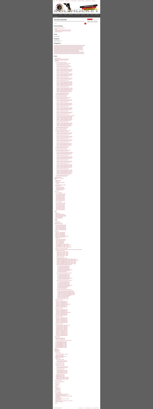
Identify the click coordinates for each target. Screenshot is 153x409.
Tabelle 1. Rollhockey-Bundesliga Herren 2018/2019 (64, 105)
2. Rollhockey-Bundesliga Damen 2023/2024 (62, 147)
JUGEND (56, 220)
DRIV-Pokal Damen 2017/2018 (60, 194)
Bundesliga (68, 45)
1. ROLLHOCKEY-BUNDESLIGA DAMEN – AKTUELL (63, 63)
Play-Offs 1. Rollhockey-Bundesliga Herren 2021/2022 (64, 116)
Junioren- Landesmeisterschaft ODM (61, 228)
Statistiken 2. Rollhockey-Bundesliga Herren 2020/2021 (64, 161)
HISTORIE (91, 14)
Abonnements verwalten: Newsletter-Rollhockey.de (62, 59)
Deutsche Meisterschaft (79, 45)
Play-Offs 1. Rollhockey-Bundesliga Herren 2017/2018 (64, 99)
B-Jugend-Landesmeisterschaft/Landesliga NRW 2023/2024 (66, 292)
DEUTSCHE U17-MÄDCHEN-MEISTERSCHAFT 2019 (63, 304)
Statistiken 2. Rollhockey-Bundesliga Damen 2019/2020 (64, 136)
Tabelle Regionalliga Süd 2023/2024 (62, 361)
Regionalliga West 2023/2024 (60, 376)
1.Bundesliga (56, 45)
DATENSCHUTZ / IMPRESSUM (59, 178)
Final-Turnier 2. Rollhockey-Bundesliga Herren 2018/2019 (65, 152)
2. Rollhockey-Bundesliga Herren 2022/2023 (62, 168)
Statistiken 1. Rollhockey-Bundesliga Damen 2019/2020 (64, 74)
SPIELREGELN (97, 14)
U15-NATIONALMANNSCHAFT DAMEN (61, 341)
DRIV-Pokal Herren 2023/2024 (60, 209)
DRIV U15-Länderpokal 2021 (60, 242)
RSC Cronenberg (80, 49)
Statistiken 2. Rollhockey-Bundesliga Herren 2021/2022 (64, 166)
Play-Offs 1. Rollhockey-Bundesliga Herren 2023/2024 (64, 118)
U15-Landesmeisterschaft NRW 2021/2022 (63, 276)
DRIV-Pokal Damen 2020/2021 (60, 197)
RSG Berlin (67, 50)
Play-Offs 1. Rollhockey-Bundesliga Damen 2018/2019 (64, 69)
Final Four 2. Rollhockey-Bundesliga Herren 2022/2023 (64, 165)
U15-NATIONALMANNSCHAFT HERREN (61, 342)
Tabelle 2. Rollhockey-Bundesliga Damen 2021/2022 (64, 143)
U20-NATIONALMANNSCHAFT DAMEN (61, 345)
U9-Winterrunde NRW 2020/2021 (62, 271)
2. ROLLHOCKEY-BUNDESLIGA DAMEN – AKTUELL (63, 130)
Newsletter (56, 348)
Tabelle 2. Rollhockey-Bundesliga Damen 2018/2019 (64, 133)
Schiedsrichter (76, 50)
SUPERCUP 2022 (58, 388)
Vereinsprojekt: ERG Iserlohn (60, 187)
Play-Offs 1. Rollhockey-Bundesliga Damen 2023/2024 (64, 83)
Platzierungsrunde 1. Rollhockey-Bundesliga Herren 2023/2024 (65, 115)
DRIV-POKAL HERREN (59, 201)
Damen (71, 45)
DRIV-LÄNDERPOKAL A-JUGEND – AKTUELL (62, 244)
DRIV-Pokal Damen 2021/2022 (60, 198)
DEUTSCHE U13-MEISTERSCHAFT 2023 (61, 331)
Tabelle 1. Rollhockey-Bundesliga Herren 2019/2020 (64, 109)
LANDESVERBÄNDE (58, 180)
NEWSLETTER (57, 349)
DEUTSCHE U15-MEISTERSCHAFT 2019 (61, 303)
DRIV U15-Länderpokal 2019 (60, 241)
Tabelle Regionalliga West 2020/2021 (62, 370)
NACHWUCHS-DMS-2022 (59, 316)
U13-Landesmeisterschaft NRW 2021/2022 (63, 275)
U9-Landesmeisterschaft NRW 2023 (62, 287)
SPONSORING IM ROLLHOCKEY (60, 182)
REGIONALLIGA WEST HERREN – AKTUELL (62, 379)
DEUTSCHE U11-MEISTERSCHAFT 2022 (61, 317)
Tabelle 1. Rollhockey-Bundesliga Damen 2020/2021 (64, 79)
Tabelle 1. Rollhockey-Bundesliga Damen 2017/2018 (64, 66)
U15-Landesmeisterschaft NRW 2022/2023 (63, 283)
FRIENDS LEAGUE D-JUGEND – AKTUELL (62, 254)
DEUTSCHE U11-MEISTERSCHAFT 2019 (61, 301)
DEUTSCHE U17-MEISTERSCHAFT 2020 (61, 313)
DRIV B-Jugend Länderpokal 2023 (61, 240)
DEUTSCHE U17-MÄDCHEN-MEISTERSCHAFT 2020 (63, 312)
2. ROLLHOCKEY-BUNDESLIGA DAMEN (61, 129)
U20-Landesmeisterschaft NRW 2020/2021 (63, 270)
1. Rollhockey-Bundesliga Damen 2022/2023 (62, 86)
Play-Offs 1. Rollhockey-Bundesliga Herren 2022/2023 (64, 117)
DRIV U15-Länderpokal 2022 (60, 243)
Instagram (56, 219)
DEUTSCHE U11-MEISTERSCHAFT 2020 (61, 309)
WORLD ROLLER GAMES (59, 401)
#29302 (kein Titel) (57, 58)
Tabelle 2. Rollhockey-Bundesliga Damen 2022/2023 (64, 144)
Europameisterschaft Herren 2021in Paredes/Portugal (63, 340)
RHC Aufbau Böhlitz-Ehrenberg (58, 49)
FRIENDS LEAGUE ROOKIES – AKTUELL (62, 255)
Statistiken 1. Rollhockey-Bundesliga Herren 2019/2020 (64, 108)
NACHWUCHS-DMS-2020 (59, 308)
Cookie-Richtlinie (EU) (58, 177)
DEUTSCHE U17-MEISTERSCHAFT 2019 (61, 305)
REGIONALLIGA (57, 351)
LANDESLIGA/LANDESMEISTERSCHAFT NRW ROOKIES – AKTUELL (66, 263)
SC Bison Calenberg (71, 50)
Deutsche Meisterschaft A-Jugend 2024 (61, 326)
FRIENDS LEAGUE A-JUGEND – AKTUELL (62, 251)
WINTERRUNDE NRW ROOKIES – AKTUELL (63, 298)
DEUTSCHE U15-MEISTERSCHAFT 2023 (61, 332)
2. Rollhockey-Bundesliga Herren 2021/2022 (62, 163)
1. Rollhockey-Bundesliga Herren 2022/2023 (62, 121)
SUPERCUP (65, 14)
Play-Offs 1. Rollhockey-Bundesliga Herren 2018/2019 (64, 103)
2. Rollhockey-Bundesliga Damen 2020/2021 (62, 138)
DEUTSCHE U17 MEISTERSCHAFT (60, 235)
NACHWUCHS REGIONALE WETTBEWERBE (62, 248)
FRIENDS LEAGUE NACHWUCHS (60, 250)
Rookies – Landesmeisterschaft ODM (61, 229)
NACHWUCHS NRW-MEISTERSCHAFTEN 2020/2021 (64, 264)
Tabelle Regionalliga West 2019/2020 (62, 367)
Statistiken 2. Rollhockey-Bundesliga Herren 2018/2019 (64, 153)
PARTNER (57, 183)
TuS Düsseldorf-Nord (73, 53)
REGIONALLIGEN (77, 14)
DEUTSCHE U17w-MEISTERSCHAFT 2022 (62, 321)
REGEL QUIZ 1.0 (58, 385)
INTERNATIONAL (71, 14)
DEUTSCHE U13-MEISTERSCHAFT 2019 (61, 302)
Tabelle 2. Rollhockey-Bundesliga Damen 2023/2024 (64, 145)
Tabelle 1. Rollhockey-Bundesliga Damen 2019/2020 (64, 75)
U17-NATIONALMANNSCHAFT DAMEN (61, 343)
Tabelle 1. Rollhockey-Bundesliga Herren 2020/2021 (64, 113)
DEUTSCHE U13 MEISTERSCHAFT (60, 233)
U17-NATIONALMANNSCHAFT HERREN (61, 344)
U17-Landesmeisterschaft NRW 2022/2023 (63, 284)
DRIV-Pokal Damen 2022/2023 (60, 199)
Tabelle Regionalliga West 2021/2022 (62, 371)
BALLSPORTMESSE (58, 393)
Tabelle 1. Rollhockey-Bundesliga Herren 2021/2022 (64, 120)
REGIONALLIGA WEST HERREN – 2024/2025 (62, 377)
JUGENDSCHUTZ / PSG (58, 222)
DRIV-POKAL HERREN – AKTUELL (61, 203)
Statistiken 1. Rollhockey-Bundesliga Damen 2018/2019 (64, 70)
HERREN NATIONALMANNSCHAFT (60, 339)
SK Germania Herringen (57, 53)
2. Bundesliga (60, 45)
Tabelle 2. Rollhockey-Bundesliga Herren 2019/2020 (64, 158)
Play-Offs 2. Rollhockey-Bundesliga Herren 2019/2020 (64, 156)
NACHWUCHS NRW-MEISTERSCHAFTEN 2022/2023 (64, 280)
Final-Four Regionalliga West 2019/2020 (62, 366)
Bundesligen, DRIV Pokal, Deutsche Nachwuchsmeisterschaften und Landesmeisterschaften (69, 249)
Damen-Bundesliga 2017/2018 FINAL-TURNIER (63, 65)
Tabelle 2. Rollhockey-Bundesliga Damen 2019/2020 (64, 137)
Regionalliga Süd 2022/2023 (60, 359)
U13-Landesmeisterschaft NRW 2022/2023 (63, 282)
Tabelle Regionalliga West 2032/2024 (62, 373)
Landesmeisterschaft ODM (58, 223)
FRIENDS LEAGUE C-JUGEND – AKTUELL (62, 253)
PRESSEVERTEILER (57, 350)
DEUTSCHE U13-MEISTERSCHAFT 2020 (61, 310)
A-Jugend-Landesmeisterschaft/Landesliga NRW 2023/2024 (66, 291)
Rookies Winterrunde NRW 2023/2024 (62, 297)
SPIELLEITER (57, 181)
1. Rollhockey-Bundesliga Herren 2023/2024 (62, 127)
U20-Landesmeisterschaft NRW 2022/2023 (63, 286)
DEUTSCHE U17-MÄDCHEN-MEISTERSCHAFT (62, 236)
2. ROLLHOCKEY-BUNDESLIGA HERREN (61, 148)
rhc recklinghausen (65, 49)
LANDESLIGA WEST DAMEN (59, 355)
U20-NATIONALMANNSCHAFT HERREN (61, 346)
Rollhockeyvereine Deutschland (60, 381)
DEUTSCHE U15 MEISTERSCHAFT (60, 234)
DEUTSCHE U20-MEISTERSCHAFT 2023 (61, 335)
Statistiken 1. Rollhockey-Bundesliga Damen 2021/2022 (64, 84)
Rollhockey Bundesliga (75, 49)
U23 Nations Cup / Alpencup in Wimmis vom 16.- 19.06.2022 (64, 400)
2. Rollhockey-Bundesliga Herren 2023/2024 (62, 175)
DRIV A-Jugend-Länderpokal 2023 (61, 239)
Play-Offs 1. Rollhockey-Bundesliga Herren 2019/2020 (64, 107)
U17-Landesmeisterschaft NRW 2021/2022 (63, 277)
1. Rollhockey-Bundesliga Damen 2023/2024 (62, 93)
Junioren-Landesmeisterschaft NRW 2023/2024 (64, 295)
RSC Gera (60, 50)
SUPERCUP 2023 (58, 389)
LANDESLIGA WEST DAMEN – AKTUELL (61, 356)
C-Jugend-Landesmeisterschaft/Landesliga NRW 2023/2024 (66, 293)
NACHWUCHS (83, 14)
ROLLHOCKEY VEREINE (58, 380)
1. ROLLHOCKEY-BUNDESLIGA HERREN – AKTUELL (63, 97)
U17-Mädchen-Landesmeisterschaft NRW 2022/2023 (64, 285)
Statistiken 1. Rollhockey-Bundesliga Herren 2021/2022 (64, 119)
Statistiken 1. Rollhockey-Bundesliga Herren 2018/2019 (64, 104)
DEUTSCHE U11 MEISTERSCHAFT (60, 232)
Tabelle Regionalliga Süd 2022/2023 (62, 360)
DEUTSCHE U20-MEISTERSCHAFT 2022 (61, 322)
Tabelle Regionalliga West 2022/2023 (62, 372)
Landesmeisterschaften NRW (60, 256)
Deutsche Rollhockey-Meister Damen (61, 215)
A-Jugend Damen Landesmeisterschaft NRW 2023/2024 (65, 290)
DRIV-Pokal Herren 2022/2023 (60, 208)
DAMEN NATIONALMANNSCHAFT (60, 338)
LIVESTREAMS (56, 16)
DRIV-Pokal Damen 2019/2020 (60, 196)
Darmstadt (74, 45)
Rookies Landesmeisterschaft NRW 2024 (63, 296)
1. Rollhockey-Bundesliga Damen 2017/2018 (62, 64)
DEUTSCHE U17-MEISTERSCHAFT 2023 (61, 333)
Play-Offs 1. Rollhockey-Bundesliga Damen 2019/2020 (64, 73)
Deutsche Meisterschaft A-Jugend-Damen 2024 (63, 325)
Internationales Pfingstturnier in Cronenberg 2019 (62, 394)
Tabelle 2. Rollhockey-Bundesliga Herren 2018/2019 (64, 154)
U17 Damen (82, 53)
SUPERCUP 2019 (58, 387)
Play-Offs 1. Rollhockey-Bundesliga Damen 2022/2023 (64, 82)
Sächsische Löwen (67, 53)
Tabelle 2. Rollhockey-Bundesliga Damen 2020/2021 (64, 140)
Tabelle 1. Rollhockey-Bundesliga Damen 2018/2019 (64, 71)
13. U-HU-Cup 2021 (58, 392)
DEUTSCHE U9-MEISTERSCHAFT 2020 (61, 315)
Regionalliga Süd (58, 358)
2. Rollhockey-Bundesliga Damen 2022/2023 (62, 146)
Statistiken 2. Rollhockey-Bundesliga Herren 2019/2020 (64, 157)
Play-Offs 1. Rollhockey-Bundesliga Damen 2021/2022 (64, 81)
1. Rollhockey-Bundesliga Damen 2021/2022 (62, 80)
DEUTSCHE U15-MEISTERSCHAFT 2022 (61, 319)
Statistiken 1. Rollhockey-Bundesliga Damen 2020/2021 (64, 78)
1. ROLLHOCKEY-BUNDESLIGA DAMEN (61, 62)
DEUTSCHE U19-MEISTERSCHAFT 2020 (61, 314)
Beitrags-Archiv (58, 213)
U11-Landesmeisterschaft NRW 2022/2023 (63, 281)
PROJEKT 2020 (58, 221)
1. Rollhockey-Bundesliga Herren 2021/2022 (62, 114)
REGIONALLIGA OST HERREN (60, 357)
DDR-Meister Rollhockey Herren (60, 214)
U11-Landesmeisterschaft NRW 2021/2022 (63, 274)
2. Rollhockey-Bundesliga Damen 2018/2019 (62, 131)
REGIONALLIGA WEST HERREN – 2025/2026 (62, 378)
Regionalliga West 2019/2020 (60, 365)
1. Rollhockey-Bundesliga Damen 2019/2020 (62, 72)
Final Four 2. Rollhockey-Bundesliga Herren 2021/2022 (64, 164)
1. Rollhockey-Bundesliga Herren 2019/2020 (62, 106)
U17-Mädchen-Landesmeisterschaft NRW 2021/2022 (64, 278)
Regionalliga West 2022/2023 (60, 375)
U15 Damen (78, 53)
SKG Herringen (63, 53)
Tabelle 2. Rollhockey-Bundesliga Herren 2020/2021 (64, 162)
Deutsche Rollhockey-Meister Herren (61, 216)
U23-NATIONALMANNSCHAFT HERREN (61, 347)
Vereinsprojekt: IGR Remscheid (60, 188)
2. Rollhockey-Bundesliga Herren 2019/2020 (62, 155)
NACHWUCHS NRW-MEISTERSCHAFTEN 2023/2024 (64, 289)
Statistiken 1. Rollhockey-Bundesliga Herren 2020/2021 (64, 112)
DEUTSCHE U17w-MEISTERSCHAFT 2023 (62, 334)
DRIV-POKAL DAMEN (59, 192)
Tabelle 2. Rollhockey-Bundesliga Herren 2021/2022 (64, 167)
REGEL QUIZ (57, 384)
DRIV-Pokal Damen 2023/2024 (60, 200)
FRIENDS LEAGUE (58, 352)
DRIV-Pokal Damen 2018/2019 (60, 195)
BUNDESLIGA (55, 14)
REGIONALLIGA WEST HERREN (60, 364)
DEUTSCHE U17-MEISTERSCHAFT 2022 (61, 320)
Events (88, 14)
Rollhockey (70, 49)
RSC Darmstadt (56, 50)
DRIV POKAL (60, 14)
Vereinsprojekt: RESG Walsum (60, 189)
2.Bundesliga (64, 45)
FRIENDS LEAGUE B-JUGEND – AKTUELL (62, 252)
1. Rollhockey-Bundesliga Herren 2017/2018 (62, 98)
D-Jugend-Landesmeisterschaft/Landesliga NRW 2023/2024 (66, 294)
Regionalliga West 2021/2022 (60, 374)
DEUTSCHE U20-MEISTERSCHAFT (60, 237)
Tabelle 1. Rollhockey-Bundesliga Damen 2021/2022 (64, 85)
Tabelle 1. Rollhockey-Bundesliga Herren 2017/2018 (64, 100)
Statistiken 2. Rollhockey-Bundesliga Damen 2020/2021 (64, 139)
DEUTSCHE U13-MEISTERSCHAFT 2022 (61, 318)
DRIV (84, 45)
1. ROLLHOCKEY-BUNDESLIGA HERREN (61, 96)
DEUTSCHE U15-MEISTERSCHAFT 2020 (61, 311)
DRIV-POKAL (57, 191)
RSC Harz (63, 50)
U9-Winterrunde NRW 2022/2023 (62, 288)
